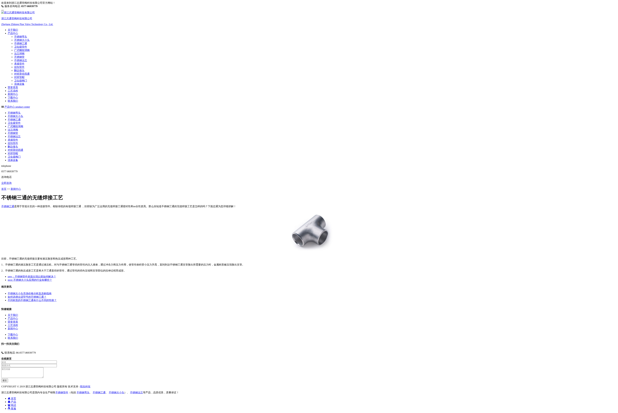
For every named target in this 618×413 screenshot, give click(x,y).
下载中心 (13, 97)
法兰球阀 (19, 53)
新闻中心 (13, 94)
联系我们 (13, 101)
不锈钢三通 (20, 43)
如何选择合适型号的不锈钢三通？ (27, 296)
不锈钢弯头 (20, 36)
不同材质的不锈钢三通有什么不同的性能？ (32, 300)
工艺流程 (13, 90)
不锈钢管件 (61, 392)
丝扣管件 (19, 67)
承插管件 (19, 63)
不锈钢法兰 (20, 60)
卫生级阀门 (20, 80)
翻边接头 (19, 70)
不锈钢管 (19, 57)
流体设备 (19, 84)
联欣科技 (85, 386)
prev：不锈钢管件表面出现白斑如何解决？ (32, 276)
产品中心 (13, 318)
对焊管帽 (19, 77)
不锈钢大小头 (22, 40)
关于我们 (13, 29)
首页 (3, 189)
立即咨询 (6, 183)
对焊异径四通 (22, 73)
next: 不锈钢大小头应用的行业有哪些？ (30, 280)
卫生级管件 (20, 46)
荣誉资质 (13, 87)
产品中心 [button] (13, 33)
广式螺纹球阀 (22, 50)
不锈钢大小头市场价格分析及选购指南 (30, 293)
